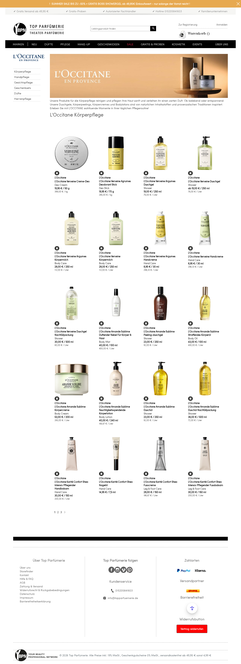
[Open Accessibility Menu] (192, 608)
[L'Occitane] (28, 57)
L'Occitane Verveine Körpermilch (109, 258)
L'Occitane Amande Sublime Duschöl (159, 408)
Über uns (25, 567)
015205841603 (124, 590)
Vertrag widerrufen (192, 629)
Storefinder (26, 571)
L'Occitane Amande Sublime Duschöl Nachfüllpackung (203, 408)
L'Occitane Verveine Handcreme (205, 256)
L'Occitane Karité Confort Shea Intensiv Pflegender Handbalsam (71, 485)
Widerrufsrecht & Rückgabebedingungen (44, 590)
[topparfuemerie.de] (39, 29)
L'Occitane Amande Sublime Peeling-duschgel (159, 333)
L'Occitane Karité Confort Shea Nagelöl (116, 483)
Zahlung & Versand (31, 586)
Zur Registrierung (187, 24)
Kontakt (24, 575)
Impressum (26, 597)
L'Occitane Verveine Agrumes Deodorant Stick (115, 182)
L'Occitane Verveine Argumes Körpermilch (70, 258)
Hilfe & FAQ (26, 579)
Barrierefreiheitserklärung (35, 601)
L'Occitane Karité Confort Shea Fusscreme (160, 483)
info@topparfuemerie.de (123, 598)
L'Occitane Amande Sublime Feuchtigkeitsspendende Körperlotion (114, 410)
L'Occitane (60, 177)
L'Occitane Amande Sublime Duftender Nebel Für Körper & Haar (115, 335)
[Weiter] (64, 512)
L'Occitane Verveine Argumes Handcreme (159, 258)
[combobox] (120, 28)
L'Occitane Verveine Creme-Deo (72, 181)
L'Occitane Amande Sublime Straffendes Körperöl (203, 333)
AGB (22, 582)
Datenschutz (27, 594)
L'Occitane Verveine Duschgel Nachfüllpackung (71, 333)
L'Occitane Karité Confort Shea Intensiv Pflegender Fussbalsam (205, 483)
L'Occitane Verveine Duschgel (204, 181)
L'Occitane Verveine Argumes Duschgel (159, 182)
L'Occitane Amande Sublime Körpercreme (70, 408)
